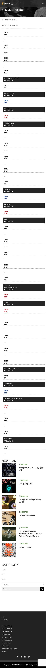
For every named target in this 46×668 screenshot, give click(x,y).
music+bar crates (6, 643)
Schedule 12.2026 (7, 640)
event (3, 570)
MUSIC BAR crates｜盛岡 (20, 665)
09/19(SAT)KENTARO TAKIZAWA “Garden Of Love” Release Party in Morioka (30, 533)
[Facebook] (21, 656)
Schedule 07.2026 (7, 626)
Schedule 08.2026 (7, 628)
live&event (4, 619)
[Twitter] (17, 656)
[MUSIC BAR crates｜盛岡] (7, 3)
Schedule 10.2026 (7, 634)
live (3, 574)
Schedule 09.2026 (7, 631)
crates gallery (5, 645)
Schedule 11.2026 (7, 637)
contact (4, 651)
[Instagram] (25, 656)
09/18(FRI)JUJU (25, 547)
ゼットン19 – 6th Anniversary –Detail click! (10, 287)
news (3, 579)
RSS (29, 656)
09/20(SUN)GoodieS (27, 515)
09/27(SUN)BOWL (26, 484)
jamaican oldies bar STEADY (9, 648)
